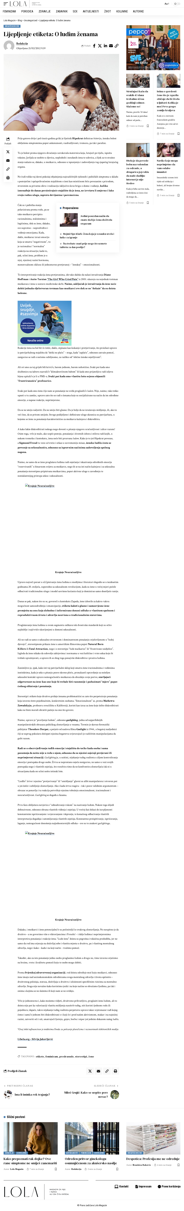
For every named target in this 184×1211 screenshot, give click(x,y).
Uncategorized (12, 26)
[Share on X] (99, 46)
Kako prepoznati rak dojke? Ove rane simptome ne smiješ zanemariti (30, 1161)
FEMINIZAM (86, 1153)
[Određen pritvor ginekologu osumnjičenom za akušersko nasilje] (92, 1138)
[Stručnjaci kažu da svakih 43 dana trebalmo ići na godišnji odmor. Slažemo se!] (138, 81)
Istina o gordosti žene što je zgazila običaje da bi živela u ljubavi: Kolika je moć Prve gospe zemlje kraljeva (168, 101)
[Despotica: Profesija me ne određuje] (153, 1138)
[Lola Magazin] (26, 4)
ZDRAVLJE (9, 1153)
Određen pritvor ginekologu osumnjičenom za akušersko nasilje (91, 1161)
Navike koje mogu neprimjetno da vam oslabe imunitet (167, 166)
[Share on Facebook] (94, 46)
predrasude (66, 1056)
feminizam (51, 1056)
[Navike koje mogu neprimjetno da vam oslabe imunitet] (168, 150)
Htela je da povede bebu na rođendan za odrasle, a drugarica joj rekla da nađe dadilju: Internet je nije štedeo (137, 172)
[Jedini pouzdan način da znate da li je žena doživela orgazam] (69, 220)
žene (91, 1056)
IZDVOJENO (22, 1153)
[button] (7, 4)
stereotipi (81, 1056)
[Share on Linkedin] (105, 46)
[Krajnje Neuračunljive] (68, 527)
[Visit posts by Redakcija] (9, 45)
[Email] (111, 46)
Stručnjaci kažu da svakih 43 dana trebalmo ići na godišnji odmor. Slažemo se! (137, 99)
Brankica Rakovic (142, 1165)
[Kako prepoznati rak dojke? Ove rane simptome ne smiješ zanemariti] (31, 1138)
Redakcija (22, 43)
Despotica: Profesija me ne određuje (153, 1159)
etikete (40, 1056)
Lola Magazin (17, 1169)
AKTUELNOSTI (72, 1153)
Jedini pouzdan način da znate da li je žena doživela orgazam (96, 219)
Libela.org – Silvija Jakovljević (35, 1039)
